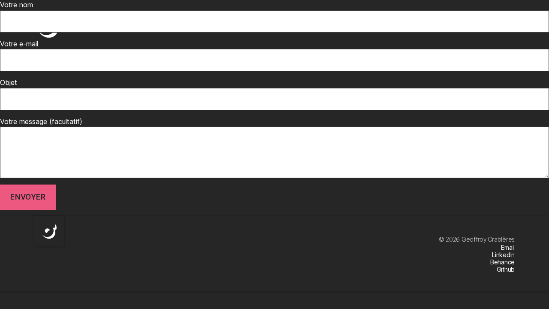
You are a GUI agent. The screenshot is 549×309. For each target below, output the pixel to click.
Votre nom (16, 4)
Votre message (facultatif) (41, 121)
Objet (8, 82)
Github (506, 269)
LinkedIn (503, 254)
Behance (502, 262)
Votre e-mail (19, 43)
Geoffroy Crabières (488, 239)
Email (508, 247)
